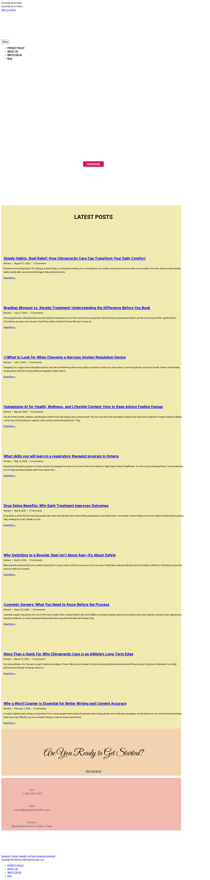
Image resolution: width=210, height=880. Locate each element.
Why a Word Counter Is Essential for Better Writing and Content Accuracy (65, 703)
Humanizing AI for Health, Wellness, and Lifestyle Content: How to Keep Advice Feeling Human (83, 407)
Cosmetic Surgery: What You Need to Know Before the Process (56, 604)
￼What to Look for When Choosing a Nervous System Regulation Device (65, 357)
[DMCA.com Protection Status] (91, 852)
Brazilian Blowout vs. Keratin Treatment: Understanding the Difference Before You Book (77, 308)
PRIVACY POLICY (15, 48)
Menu (5, 42)
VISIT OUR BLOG (93, 771)
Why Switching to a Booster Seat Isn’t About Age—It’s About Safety (60, 555)
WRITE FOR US (14, 55)
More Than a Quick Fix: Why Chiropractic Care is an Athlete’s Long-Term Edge (68, 654)
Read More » (10, 278)
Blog (9, 58)
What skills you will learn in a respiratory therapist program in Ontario (61, 456)
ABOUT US (12, 51)
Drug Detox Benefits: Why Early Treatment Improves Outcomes (56, 506)
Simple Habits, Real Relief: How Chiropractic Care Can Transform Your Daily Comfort (75, 258)
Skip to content (8, 10)
